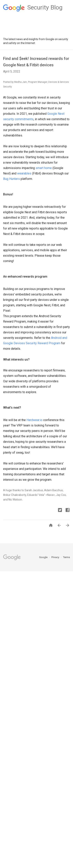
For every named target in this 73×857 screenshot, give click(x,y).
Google (43, 557)
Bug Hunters (11, 179)
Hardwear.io (34, 420)
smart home (44, 168)
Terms (66, 557)
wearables (24, 173)
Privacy (55, 557)
